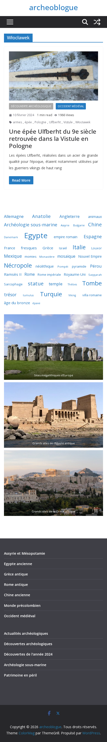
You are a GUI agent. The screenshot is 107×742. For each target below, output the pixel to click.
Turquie (51, 294)
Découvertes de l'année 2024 (28, 654)
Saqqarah (95, 274)
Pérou (96, 266)
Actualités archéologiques (26, 633)
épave (36, 303)
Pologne (40, 122)
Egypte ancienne (18, 563)
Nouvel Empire (90, 256)
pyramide (79, 266)
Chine (95, 224)
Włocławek (82, 122)
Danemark (11, 237)
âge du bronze (17, 302)
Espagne (93, 236)
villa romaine (92, 295)
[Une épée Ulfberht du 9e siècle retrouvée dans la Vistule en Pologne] (53, 76)
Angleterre (69, 216)
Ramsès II (13, 274)
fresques (29, 247)
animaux (95, 216)
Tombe (92, 283)
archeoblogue (53, 7)
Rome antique (16, 584)
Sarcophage (13, 284)
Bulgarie (79, 225)
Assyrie (65, 225)
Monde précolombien (22, 605)
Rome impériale (49, 275)
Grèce (48, 247)
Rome (29, 274)
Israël (63, 248)
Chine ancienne (17, 595)
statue (36, 283)
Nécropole (18, 265)
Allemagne (14, 216)
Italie (79, 247)
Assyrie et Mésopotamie (24, 553)
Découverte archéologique (31, 106)
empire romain (65, 236)
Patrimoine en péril (20, 675)
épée (28, 122)
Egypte (36, 235)
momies (31, 256)
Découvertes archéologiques (28, 643)
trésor (10, 294)
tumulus (28, 295)
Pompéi (62, 266)
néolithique (45, 266)
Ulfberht (55, 122)
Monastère (46, 256)
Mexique (13, 256)
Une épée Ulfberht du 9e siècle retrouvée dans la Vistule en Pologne (52, 138)
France (9, 247)
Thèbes (72, 284)
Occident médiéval (71, 106)
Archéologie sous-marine (30, 225)
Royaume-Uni (75, 274)
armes (17, 122)
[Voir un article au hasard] (97, 22)
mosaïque (66, 256)
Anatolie (41, 216)
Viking (72, 295)
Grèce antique (16, 574)
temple (55, 284)
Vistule (68, 122)
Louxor (96, 248)
